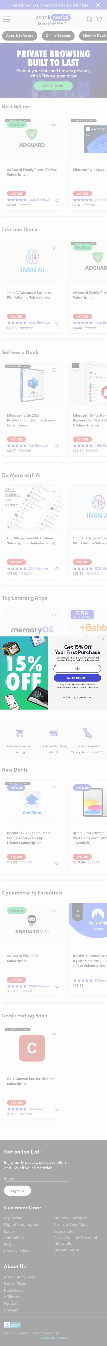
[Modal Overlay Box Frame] (53, 673)
